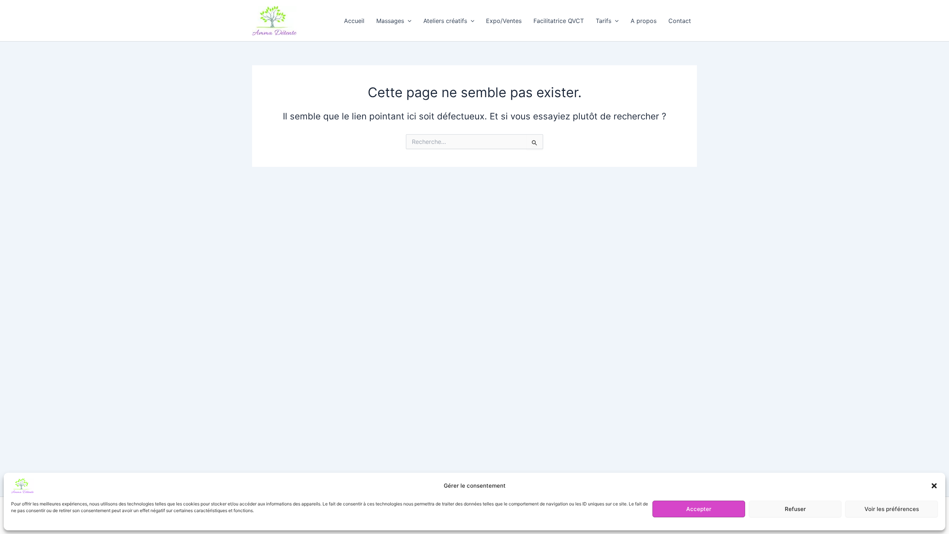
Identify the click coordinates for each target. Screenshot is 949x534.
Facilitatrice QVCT (558, 20)
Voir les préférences (891, 508)
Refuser (795, 508)
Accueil (354, 20)
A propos (644, 20)
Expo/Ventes (504, 20)
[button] (934, 486)
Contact (679, 20)
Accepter (698, 508)
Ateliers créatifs (445, 20)
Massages (390, 20)
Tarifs (603, 20)
